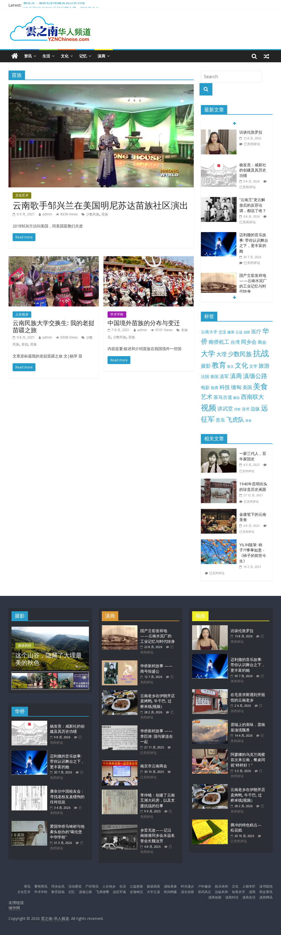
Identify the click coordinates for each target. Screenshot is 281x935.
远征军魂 (119, 891)
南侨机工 (219, 341)
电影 (205, 387)
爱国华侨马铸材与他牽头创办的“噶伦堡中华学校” (67, 832)
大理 (221, 354)
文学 (253, 366)
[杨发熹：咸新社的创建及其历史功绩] (219, 165)
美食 (260, 386)
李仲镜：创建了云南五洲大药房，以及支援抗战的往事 (157, 800)
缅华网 (15, 907)
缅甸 (236, 387)
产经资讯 (92, 886)
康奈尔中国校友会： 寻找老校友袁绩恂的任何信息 (67, 796)
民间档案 (170, 891)
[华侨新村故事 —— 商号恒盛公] (119, 663)
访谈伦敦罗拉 (250, 132)
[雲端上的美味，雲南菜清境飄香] (210, 721)
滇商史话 (248, 897)
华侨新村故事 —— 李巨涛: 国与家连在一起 (156, 736)
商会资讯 (265, 891)
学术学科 (116, 314)
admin (47, 214)
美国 (247, 387)
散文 (230, 366)
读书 (245, 409)
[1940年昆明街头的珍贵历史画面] (220, 481)
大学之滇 (153, 891)
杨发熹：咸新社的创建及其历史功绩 (54, 5)
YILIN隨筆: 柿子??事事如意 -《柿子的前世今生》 (252, 553)
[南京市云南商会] (119, 763)
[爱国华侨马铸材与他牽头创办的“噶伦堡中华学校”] (29, 823)
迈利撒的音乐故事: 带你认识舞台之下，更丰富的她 (253, 243)
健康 (230, 331)
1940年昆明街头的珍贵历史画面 (253, 486)
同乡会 (249, 341)
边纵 (255, 408)
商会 (262, 342)
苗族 (105, 214)
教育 (219, 365)
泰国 (214, 376)
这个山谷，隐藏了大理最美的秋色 (48, 658)
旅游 (263, 365)
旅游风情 (24, 645)
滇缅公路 (255, 375)
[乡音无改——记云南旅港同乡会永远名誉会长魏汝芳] (119, 827)
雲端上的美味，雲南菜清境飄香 (248, 727)
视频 (208, 407)
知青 (214, 387)
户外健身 (204, 886)
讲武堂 (225, 408)
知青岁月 (238, 891)
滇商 (101, 55)
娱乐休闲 (221, 886)
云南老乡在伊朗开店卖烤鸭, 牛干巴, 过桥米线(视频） (157, 701)
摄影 (206, 365)
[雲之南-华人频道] (15, 56)
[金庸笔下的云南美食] (220, 511)
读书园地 (265, 886)
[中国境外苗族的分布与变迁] (148, 260)
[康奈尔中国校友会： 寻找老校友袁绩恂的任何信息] (29, 788)
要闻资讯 (40, 886)
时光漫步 (187, 886)
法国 (205, 376)
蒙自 (236, 397)
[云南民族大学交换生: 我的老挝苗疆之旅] (54, 260)
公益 (239, 331)
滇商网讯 (265, 897)
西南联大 (252, 397)
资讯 (28, 55)
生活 (46, 55)
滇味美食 (170, 886)
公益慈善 (136, 886)
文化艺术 (22, 195)
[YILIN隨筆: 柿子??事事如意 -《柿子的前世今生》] (220, 542)
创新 (247, 332)
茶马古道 (222, 397)
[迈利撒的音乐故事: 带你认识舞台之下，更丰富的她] (219, 235)
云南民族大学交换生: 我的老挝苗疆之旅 (53, 326)
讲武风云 (204, 891)
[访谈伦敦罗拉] (219, 132)
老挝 (24, 344)
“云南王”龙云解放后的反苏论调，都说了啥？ (252, 205)
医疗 (256, 331)
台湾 (235, 342)
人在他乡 (22, 314)
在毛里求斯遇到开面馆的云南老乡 (248, 697)
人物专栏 (248, 886)
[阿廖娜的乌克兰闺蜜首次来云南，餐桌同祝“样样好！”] (210, 751)
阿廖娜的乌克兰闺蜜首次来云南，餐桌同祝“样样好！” (248, 760)
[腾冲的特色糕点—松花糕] (210, 822)
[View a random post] (266, 56)
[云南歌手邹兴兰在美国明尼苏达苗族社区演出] (101, 88)
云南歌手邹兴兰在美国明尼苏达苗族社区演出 (100, 205)
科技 (225, 387)
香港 (248, 421)
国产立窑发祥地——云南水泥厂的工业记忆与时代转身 (253, 283)
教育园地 (57, 891)
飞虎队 (235, 419)
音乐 (220, 419)
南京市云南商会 (153, 765)
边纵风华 (221, 891)
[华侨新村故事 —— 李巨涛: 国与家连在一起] (119, 728)
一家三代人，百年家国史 (252, 456)
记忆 (83, 55)
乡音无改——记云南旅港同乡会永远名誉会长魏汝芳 (157, 835)
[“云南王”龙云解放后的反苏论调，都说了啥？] (219, 199)
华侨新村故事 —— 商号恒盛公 (156, 668)
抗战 (261, 353)
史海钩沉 (136, 891)
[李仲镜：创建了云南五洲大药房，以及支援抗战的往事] (119, 792)
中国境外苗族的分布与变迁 (144, 323)
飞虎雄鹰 (102, 891)
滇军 (224, 376)
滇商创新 (214, 897)
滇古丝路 (187, 891)
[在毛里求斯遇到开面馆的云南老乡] (210, 691)
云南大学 (209, 332)
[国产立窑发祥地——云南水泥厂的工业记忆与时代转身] (219, 275)
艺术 (206, 397)
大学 (208, 353)
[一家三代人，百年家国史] (220, 451)
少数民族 (92, 214)
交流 (222, 331)
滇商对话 (231, 897)
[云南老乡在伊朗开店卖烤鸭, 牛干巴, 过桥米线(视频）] (119, 692)
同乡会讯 (57, 886)
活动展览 (75, 886)
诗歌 (237, 409)
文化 (65, 55)
